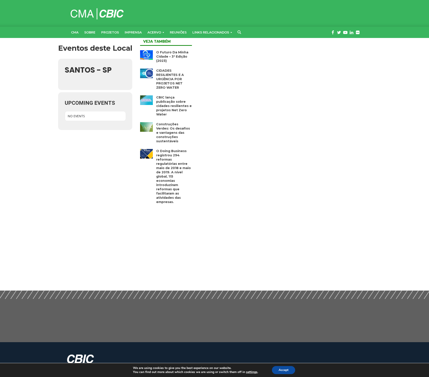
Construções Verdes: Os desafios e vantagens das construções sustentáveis (173, 132)
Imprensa (133, 32)
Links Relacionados (210, 32)
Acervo (154, 32)
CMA (74, 32)
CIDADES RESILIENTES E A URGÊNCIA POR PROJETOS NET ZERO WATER (170, 79)
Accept (283, 370)
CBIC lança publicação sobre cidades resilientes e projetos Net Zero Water (174, 105)
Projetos (110, 32)
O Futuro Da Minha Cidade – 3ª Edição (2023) (172, 56)
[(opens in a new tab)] (146, 54)
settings (251, 372)
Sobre (89, 32)
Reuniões (178, 32)
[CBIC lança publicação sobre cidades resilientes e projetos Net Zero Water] (146, 100)
